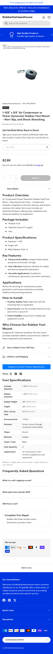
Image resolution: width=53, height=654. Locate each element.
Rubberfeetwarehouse (11, 103)
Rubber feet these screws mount (21, 519)
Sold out (35, 178)
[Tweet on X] (10, 373)
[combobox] (26, 23)
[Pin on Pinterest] (20, 373)
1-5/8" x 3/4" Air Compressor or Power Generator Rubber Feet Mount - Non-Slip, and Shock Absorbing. (26, 47)
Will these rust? (10, 503)
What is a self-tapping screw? (17, 480)
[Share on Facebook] (15, 373)
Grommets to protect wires (19, 522)
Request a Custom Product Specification (26, 367)
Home (4, 45)
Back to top (26, 568)
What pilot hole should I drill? (16, 492)
